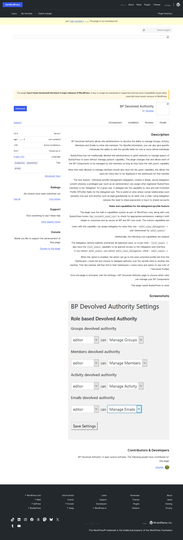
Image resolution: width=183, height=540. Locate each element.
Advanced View (52, 176)
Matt (38, 499)
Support (18, 122)
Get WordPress (12, 4)
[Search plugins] (144, 30)
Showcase (134, 495)
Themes (135, 499)
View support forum (50, 221)
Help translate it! (74, 21)
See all (17, 199)
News (169, 499)
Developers (101, 504)
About (169, 495)
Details (163, 122)
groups (18, 168)
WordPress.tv (99, 508)
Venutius (149, 110)
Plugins (136, 504)
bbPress (36, 504)
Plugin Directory (165, 13)
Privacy (169, 508)
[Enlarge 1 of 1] (165, 304)
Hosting (168, 504)
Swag (70, 508)
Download (20, 108)
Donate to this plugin (50, 248)
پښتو (144, 523)
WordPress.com (33, 495)
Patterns (135, 508)
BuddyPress (34, 508)
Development (115, 122)
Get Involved (68, 495)
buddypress (20, 163)
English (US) (19, 156)
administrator (32, 163)
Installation (133, 122)
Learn (104, 495)
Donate (69, 504)
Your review (54, 199)
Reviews (149, 122)
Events (71, 499)
